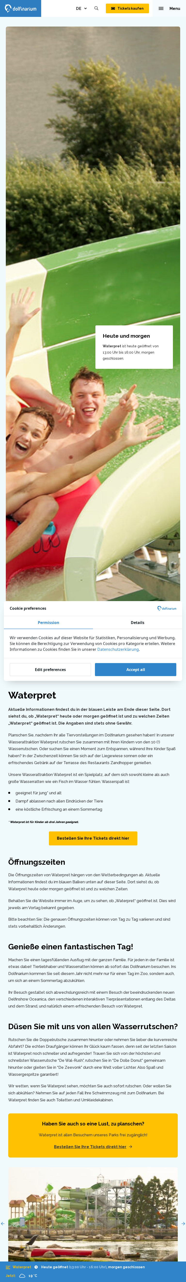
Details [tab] (137, 622)
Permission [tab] (48, 622)
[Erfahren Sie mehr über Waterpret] (75, 1267)
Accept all (135, 669)
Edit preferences (50, 669)
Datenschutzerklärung (118, 649)
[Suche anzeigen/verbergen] (96, 8)
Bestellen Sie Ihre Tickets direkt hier (93, 838)
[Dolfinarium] (20, 8)
